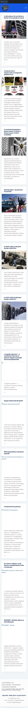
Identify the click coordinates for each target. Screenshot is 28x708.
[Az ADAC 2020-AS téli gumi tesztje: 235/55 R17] (14, 311)
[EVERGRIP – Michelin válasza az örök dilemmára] (14, 633)
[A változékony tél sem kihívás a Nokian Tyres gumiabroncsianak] (14, 29)
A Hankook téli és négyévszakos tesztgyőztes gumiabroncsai (13, 72)
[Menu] (25, 8)
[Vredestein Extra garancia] (14, 518)
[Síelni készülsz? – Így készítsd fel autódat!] (14, 203)
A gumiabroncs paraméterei (9, 686)
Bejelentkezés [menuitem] (4, 1)
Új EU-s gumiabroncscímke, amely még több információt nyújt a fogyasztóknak (13, 689)
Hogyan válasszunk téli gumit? (13, 400)
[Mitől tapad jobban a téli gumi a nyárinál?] (14, 465)
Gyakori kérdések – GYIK (8, 682)
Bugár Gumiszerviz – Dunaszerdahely (11, 684)
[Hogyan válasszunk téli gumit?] (14, 412)
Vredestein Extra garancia (12, 506)
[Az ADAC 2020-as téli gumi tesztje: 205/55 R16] (14, 260)
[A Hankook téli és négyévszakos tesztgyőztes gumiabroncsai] (14, 86)
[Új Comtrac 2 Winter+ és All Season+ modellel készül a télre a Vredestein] (14, 578)
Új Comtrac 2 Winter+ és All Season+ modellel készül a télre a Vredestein (14, 565)
